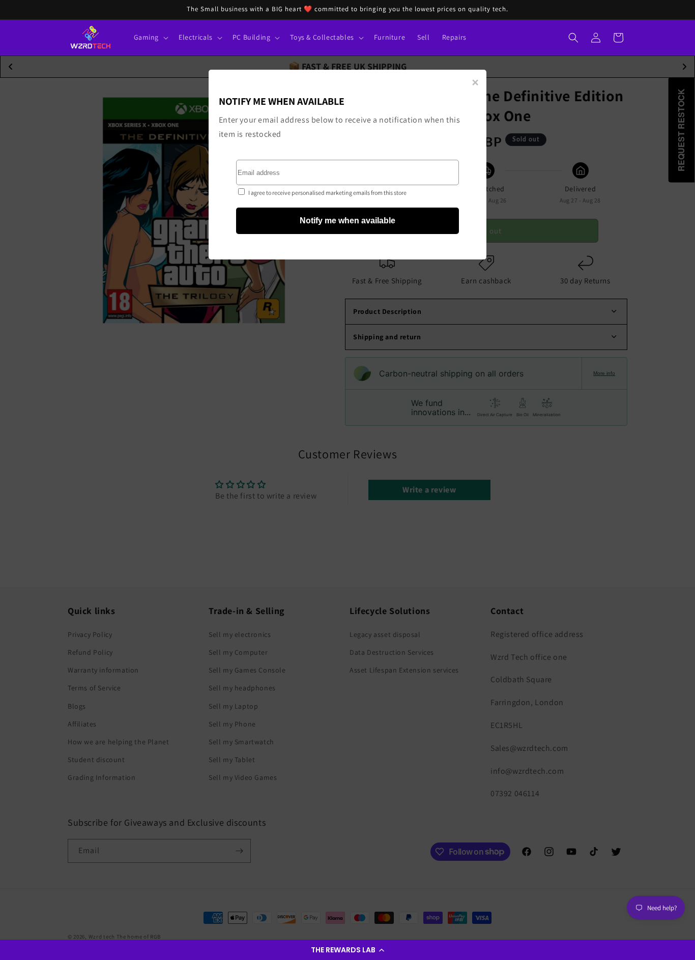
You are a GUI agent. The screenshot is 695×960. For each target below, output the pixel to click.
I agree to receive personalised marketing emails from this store (327, 192)
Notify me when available (347, 220)
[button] (347, 950)
